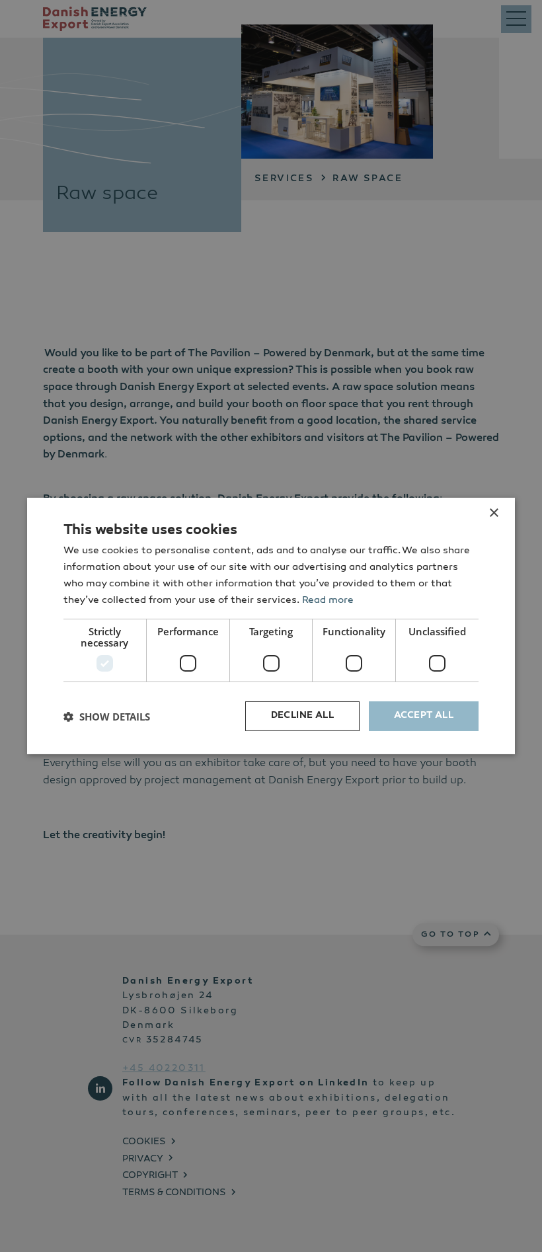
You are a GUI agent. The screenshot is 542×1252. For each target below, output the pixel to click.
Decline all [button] (302, 716)
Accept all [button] (423, 716)
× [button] (493, 513)
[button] (106, 716)
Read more (328, 601)
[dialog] (271, 626)
